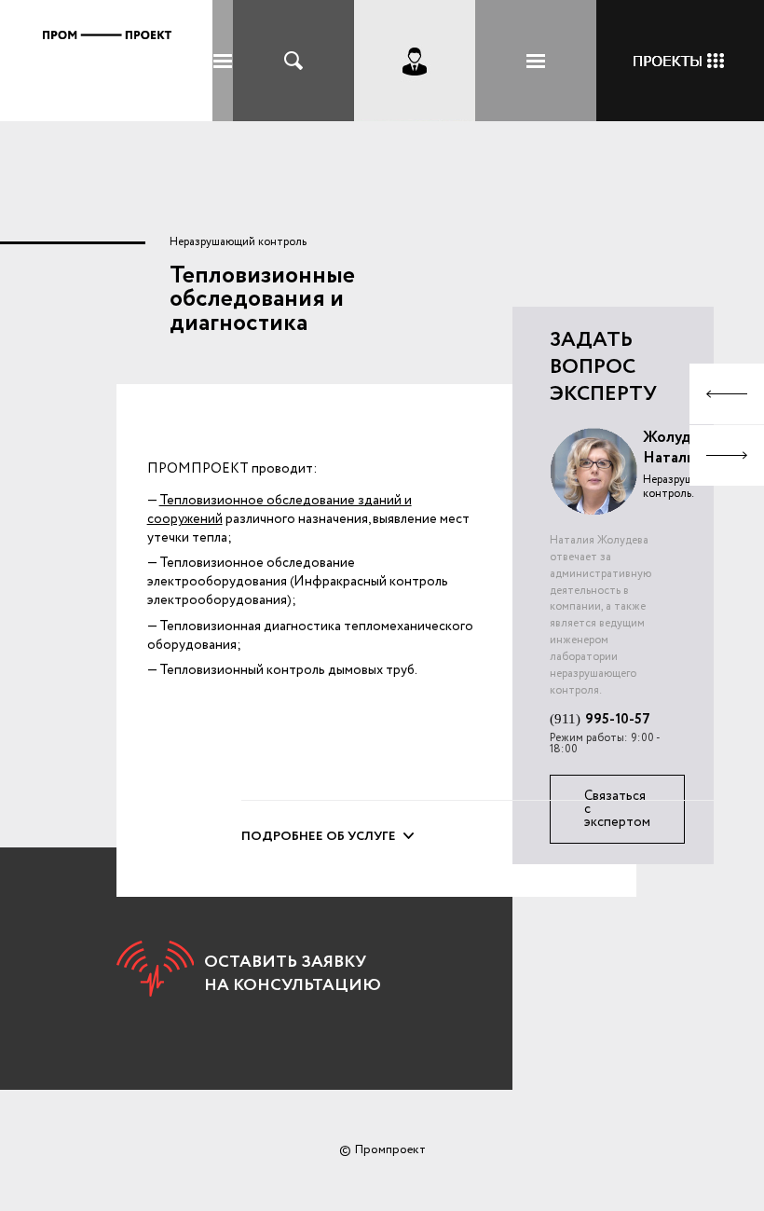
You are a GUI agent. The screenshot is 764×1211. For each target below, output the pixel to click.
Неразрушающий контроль (238, 242)
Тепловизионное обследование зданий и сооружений (279, 509)
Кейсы (680, 60)
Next (726, 455)
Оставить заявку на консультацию (292, 974)
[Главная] (107, 64)
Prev (726, 394)
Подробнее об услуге (318, 836)
